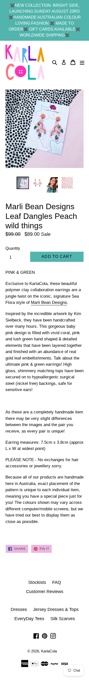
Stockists (37, 582)
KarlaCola (49, 651)
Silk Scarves (62, 618)
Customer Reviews (44, 591)
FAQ (56, 582)
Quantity (12, 248)
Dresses (19, 609)
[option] (22, 182)
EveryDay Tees (29, 618)
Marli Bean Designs (49, 302)
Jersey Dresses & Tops (56, 609)
